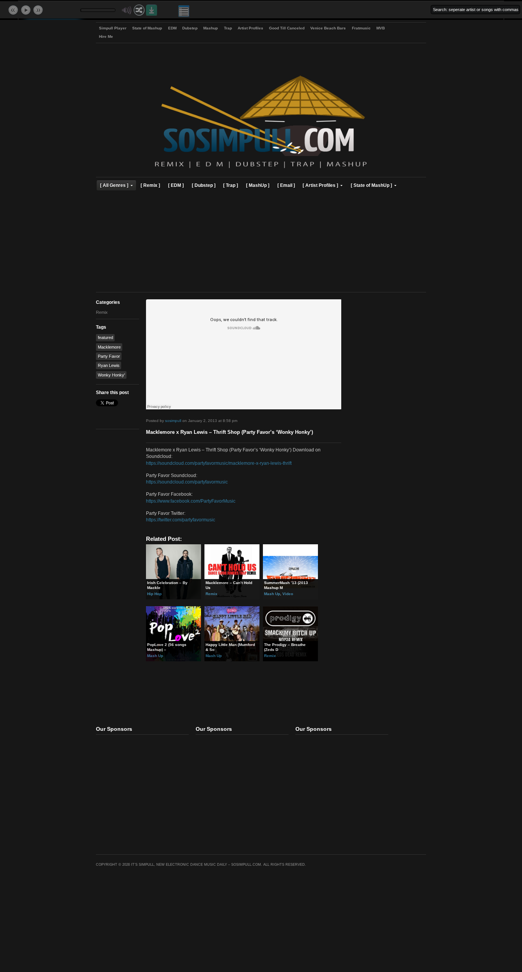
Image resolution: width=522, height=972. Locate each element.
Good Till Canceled (287, 28)
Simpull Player (112, 28)
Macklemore (109, 347)
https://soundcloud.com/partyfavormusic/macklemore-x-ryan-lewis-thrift (219, 463)
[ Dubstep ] (204, 185)
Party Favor (109, 356)
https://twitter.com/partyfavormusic (180, 519)
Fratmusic (361, 28)
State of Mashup (147, 28)
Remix (102, 312)
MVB (380, 28)
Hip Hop (154, 594)
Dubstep (190, 28)
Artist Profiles (250, 28)
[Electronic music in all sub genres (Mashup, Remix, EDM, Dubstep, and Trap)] (261, 169)
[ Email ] (286, 185)
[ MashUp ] (257, 185)
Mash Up (272, 594)
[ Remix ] (150, 185)
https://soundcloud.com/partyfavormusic (187, 481)
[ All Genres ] (114, 185)
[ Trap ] (230, 185)
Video (287, 594)
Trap (228, 28)
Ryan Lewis (109, 365)
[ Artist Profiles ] (320, 185)
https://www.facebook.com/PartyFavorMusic (190, 500)
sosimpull (173, 421)
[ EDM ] (176, 185)
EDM (172, 28)
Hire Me (106, 36)
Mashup (210, 28)
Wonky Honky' (111, 375)
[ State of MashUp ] (371, 185)
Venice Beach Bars (328, 28)
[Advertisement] (261, 242)
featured (105, 337)
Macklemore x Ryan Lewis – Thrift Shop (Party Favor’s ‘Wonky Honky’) (229, 432)
